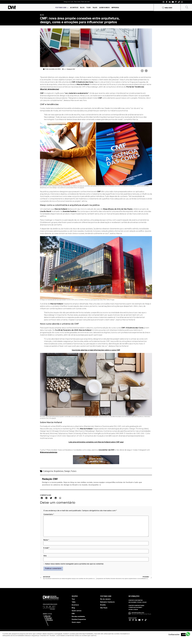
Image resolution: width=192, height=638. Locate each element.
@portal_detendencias (49, 89)
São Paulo (103, 608)
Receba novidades (78, 616)
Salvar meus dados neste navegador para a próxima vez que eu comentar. (74, 564)
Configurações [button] (174, 634)
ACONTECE (74, 7)
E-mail (46, 548)
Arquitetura (58, 471)
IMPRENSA (115, 7)
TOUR (88, 7)
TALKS (94, 7)
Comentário (48, 514)
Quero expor (76, 622)
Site (45, 556)
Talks (73, 602)
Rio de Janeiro (105, 599)
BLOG (82, 7)
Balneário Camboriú (107, 602)
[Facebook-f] (167, 2)
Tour (73, 599)
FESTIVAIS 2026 (60, 7)
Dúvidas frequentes (79, 619)
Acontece (75, 605)
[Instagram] (163, 2)
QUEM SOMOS (104, 7)
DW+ (73, 613)
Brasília (103, 605)
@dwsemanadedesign (48, 452)
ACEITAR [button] (185, 634)
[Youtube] (173, 2)
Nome (46, 540)
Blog (73, 608)
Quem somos (76, 611)
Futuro (73, 471)
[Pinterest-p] (176, 2)
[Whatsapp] (182, 2)
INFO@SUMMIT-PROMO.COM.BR (137, 602)
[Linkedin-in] (170, 2)
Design (67, 471)
